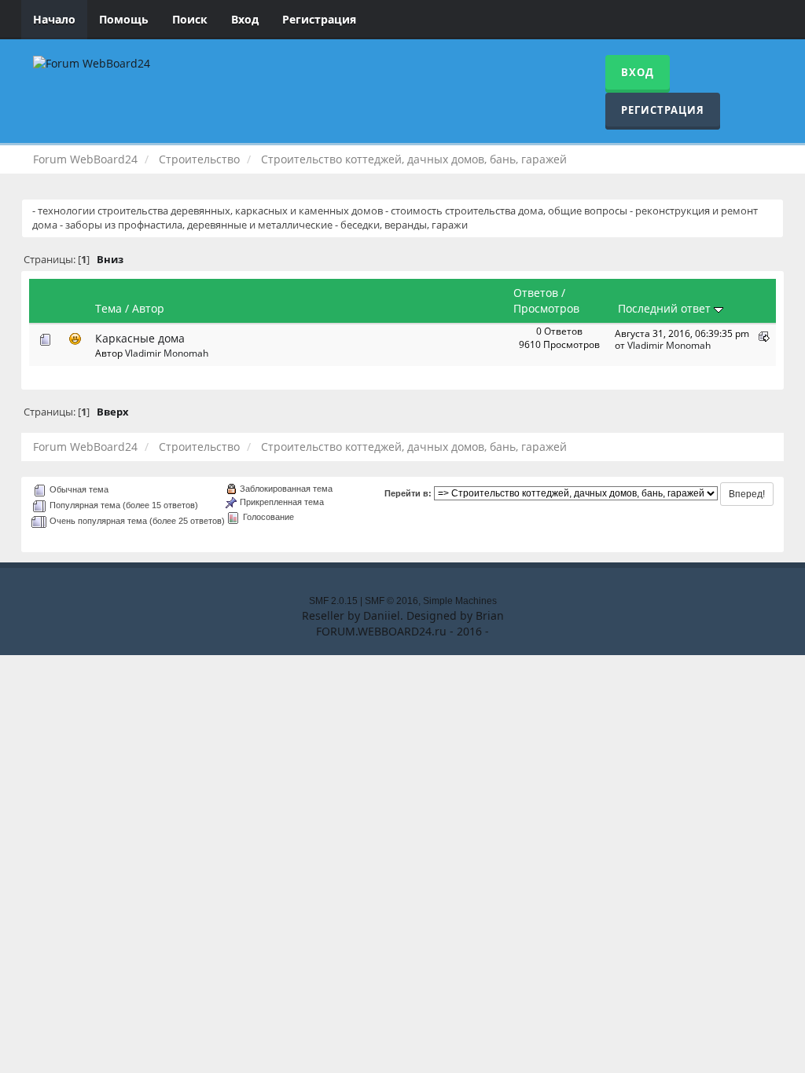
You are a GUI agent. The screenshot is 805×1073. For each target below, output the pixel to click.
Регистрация (319, 19)
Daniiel (381, 615)
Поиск (190, 19)
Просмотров (546, 308)
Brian (490, 615)
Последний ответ (666, 308)
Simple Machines (460, 600)
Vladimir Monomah (166, 352)
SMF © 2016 (391, 600)
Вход (245, 19)
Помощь (124, 19)
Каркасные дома (140, 338)
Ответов (535, 292)
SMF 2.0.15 (333, 600)
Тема (108, 308)
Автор (148, 308)
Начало (54, 19)
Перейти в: (408, 493)
